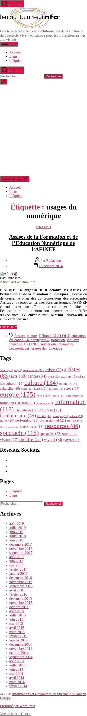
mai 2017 (16, 565)
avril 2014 (16, 678)
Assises (19, 336)
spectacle (19, 432)
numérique (49, 344)
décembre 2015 (20, 598)
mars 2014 (17, 682)
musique (60, 416)
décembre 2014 (20, 644)
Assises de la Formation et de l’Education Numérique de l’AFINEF (43, 243)
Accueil (15, 52)
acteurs (6, 370)
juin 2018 (16, 540)
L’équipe (15, 61)
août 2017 (16, 557)
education (78, 336)
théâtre (31, 439)
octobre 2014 (19, 653)
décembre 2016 (20, 578)
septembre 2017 (20, 553)
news (7, 420)
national (76, 416)
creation (69, 376)
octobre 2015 (19, 607)
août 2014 (16, 661)
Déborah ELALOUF (54, 336)
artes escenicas (33, 370)
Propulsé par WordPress (17, 706)
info (28, 403)
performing (27, 420)
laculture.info (18, 415)
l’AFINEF (31, 344)
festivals (57, 395)
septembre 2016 (20, 586)
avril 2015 (16, 628)
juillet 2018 (17, 536)
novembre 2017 (20, 548)
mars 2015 (17, 632)
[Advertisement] (43, 130)
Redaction (53, 261)
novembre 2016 (20, 582)
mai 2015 (16, 623)
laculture (50, 410)
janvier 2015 (18, 640)
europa (71, 388)
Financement (74, 395)
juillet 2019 (17, 528)
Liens (13, 56)
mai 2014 (16, 673)
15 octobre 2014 (51, 266)
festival (43, 395)
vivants (72, 440)
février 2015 (18, 636)
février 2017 (18, 569)
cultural (14, 383)
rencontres (14, 426)
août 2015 (16, 611)
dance (26, 389)
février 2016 (18, 594)
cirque (54, 376)
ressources (62, 425)
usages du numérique (46, 348)
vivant (54, 439)
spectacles (50, 434)
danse (39, 388)
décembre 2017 (20, 544)
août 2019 (16, 523)
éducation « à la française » (29, 340)
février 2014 (18, 686)
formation (58, 340)
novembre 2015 (20, 603)
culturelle (68, 383)
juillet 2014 (17, 665)
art (18, 370)
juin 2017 (16, 561)
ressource (33, 426)
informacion (45, 403)
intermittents (26, 410)
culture (32, 336)
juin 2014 (16, 669)
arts (19, 376)
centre (37, 376)
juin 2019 (16, 532)
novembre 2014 (20, 648)
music (44, 416)
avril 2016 (16, 590)
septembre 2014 (20, 657)
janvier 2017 (18, 573)
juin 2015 (16, 619)
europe (17, 394)
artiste (54, 369)
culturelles (10, 388)
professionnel (52, 420)
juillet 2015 (17, 615)
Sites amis (43, 227)
